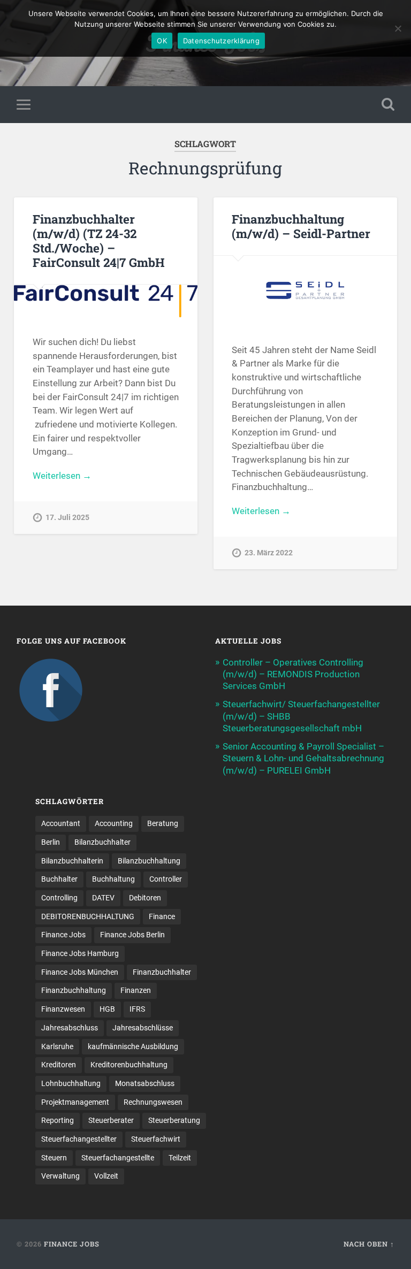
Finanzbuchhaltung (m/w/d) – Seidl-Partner (301, 226)
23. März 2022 (269, 552)
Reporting (57, 1120)
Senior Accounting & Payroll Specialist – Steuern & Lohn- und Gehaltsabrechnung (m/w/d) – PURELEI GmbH (303, 758)
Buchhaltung (113, 879)
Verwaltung (60, 1176)
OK (162, 40)
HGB (107, 1009)
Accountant (60, 823)
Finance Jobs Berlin (132, 934)
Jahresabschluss (69, 1027)
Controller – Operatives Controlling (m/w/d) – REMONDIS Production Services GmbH (293, 674)
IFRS (137, 1009)
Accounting (114, 823)
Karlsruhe (57, 1046)
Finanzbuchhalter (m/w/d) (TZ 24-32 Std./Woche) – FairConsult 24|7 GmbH (99, 240)
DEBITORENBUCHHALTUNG (87, 916)
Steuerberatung (174, 1120)
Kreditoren (58, 1064)
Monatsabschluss (144, 1083)
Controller (165, 879)
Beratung (162, 823)
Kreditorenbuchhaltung (129, 1064)
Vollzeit (106, 1176)
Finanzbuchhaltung (73, 990)
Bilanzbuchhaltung (149, 861)
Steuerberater (111, 1120)
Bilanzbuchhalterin (72, 861)
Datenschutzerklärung (221, 40)
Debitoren (145, 897)
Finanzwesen (63, 1009)
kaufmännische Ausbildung (133, 1046)
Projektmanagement (75, 1102)
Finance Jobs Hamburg (80, 953)
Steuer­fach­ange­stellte (117, 1157)
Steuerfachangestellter (79, 1139)
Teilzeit (180, 1157)
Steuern (54, 1157)
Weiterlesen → (62, 475)
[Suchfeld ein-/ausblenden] (388, 104)
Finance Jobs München (79, 972)
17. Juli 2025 (67, 517)
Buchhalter (59, 879)
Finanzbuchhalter (162, 972)
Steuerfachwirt (155, 1139)
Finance (162, 916)
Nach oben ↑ (369, 1244)
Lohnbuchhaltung (71, 1083)
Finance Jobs (63, 934)
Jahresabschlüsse (142, 1027)
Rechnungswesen (153, 1102)
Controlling (59, 897)
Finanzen (135, 990)
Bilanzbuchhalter (102, 842)
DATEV (103, 897)
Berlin (50, 842)
